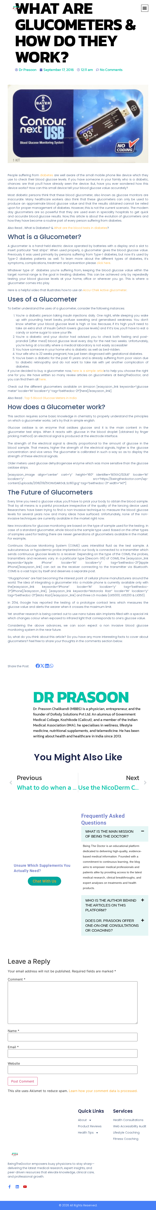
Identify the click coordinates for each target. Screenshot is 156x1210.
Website (14, 1063)
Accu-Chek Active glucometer (105, 290)
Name (13, 1030)
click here (103, 263)
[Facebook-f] (9, 1187)
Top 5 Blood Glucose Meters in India (50, 398)
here (42, 379)
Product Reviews (90, 1126)
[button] (144, 8)
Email (13, 1047)
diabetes (46, 175)
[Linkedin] (17, 1187)
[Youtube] (25, 1187)
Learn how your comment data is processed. (103, 1091)
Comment (16, 979)
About (82, 1120)
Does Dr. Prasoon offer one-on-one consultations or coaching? (112, 925)
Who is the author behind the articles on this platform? (110, 905)
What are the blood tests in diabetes (80, 228)
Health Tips (86, 1133)
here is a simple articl (88, 371)
